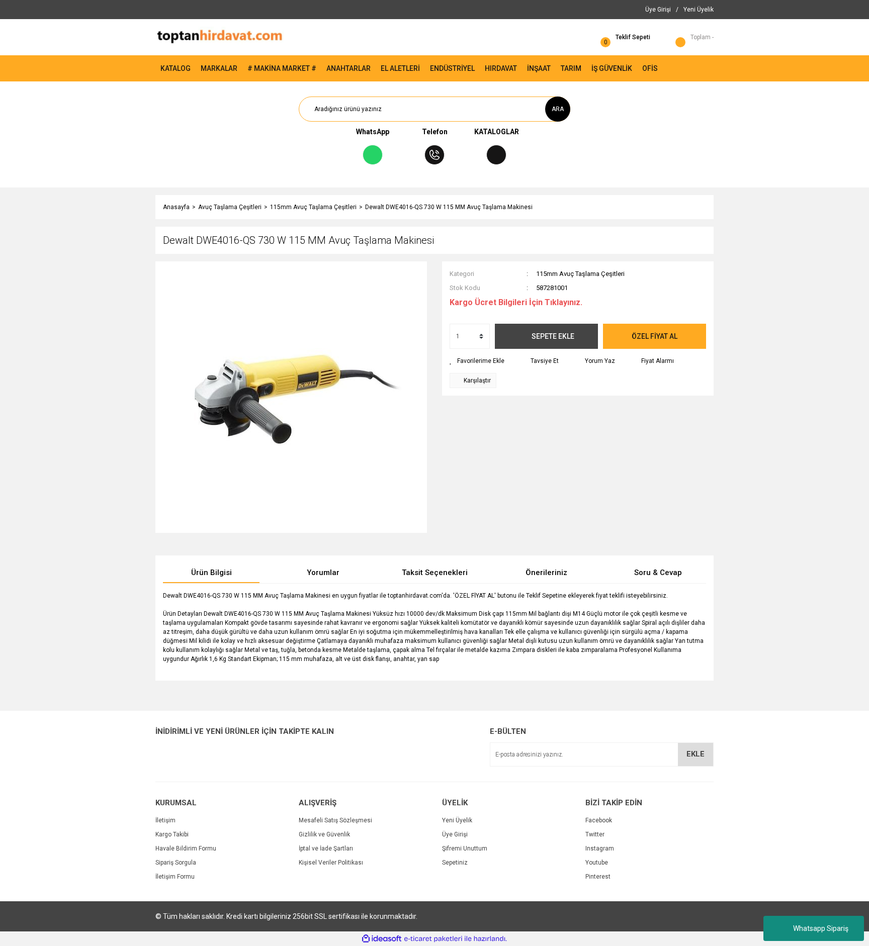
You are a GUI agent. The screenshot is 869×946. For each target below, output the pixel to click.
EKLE (695, 754)
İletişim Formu (175, 876)
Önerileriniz (546, 572)
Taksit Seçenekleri (435, 572)
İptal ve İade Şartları (326, 848)
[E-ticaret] (433, 938)
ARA (558, 109)
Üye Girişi (455, 834)
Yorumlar (323, 572)
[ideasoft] (382, 938)
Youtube (596, 862)
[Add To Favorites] (477, 360)
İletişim (165, 820)
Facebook (598, 820)
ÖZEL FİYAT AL (654, 336)
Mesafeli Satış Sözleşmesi (335, 820)
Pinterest (598, 876)
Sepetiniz (455, 862)
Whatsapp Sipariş (820, 928)
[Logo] (219, 36)
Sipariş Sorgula (175, 862)
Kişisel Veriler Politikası (331, 862)
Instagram (599, 848)
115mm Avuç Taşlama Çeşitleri (580, 273)
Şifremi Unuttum (464, 848)
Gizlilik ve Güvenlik (324, 834)
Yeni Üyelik (457, 820)
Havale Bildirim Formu (185, 848)
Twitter (594, 834)
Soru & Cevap (658, 572)
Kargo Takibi (172, 834)
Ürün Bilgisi (211, 572)
